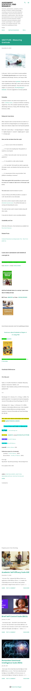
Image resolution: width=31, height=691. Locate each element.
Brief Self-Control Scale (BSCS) (15, 616)
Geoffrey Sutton (10, 447)
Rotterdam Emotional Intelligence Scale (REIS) (12, 661)
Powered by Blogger (16, 687)
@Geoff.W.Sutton (11, 443)
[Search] (25, 2)
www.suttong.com (13, 430)
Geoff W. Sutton (12, 439)
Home (3, 30)
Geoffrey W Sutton (15, 455)
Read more (26, 588)
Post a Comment (11, 588)
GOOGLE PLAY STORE (23, 435)
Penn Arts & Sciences (6, 228)
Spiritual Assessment (13, 30)
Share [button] (3, 478)
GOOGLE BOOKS (17, 265)
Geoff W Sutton (12, 453)
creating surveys (10, 474)
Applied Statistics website (12, 421)
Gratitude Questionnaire (7, 202)
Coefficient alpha (8, 102)
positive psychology (18, 476)
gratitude (18, 81)
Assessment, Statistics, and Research (9, 4)
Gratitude (19, 474)
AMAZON (7, 265)
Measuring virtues (7, 476)
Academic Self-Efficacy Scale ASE (15, 572)
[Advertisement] (15, 532)
